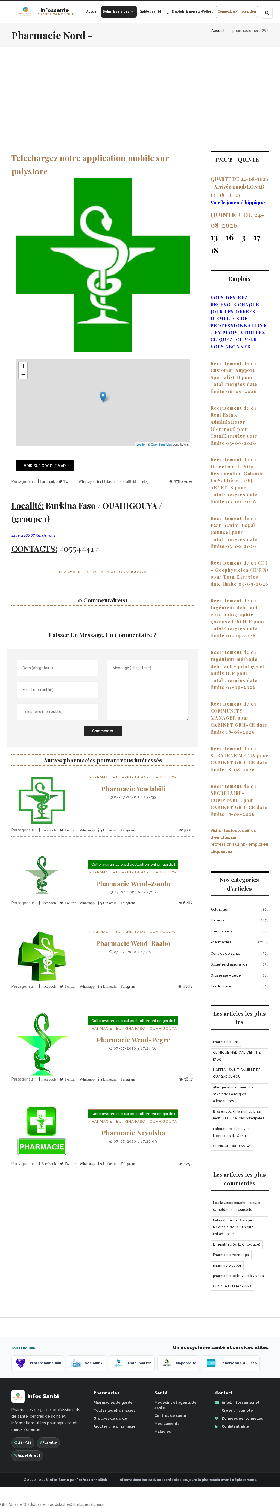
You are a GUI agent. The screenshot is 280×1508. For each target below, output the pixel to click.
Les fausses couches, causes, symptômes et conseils (238, 1206)
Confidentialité (235, 1426)
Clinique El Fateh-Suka (232, 1286)
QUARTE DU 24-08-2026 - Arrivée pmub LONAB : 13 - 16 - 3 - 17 (239, 187)
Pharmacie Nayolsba (133, 1132)
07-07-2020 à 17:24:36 (135, 1048)
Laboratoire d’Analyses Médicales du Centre (232, 1132)
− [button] (23, 374)
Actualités (219, 909)
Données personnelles (242, 1418)
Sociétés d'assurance (229, 964)
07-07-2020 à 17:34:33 (135, 797)
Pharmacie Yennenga (231, 1255)
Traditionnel (221, 986)
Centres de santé (225, 953)
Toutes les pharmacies (114, 1410)
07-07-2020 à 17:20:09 (135, 1141)
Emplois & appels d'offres (192, 11)
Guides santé (150, 11)
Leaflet (140, 444)
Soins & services (116, 11)
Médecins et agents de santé (175, 1405)
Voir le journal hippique (238, 202)
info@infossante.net (240, 1402)
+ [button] (23, 366)
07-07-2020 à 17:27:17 (135, 892)
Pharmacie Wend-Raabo (133, 943)
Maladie (218, 920)
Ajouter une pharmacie (115, 1426)
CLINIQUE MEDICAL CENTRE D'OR (237, 1056)
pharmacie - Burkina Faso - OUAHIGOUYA (103, 572)
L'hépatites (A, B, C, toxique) (236, 1244)
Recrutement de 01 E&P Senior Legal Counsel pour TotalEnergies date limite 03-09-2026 (234, 532)
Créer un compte (237, 1410)
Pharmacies (221, 942)
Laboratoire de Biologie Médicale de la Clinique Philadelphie (233, 1227)
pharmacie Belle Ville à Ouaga (238, 1276)
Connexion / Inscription (237, 11)
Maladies (162, 1431)
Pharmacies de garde (113, 1402)
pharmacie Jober (227, 1265)
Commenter (102, 731)
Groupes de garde (110, 1418)
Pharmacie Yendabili (133, 788)
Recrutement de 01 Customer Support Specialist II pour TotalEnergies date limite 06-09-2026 (234, 377)
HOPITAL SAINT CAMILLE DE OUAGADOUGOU (237, 1073)
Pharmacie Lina (226, 1042)
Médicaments (166, 1424)
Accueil (92, 11)
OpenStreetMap (161, 444)
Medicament (222, 931)
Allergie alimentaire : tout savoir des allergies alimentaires (234, 1094)
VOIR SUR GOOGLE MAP (45, 466)
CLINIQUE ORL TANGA (231, 1146)
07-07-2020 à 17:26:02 (135, 952)
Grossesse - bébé (226, 975)
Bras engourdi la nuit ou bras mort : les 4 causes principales (238, 1115)
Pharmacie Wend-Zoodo (133, 883)
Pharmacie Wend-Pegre (133, 1039)
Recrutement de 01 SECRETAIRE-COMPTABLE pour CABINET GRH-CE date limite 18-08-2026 (239, 800)
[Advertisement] (140, 88)
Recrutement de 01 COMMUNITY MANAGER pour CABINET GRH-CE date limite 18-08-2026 (239, 718)
